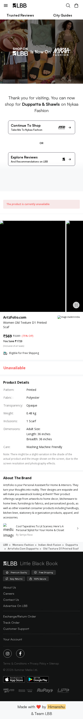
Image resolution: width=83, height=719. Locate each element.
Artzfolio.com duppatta (23, 548)
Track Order (11, 622)
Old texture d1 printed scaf (61, 548)
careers (8, 593)
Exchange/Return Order (19, 616)
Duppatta (72, 544)
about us (9, 587)
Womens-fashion (23, 544)
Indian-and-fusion (49, 544)
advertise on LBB (15, 606)
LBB (5, 544)
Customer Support (16, 628)
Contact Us (11, 599)
